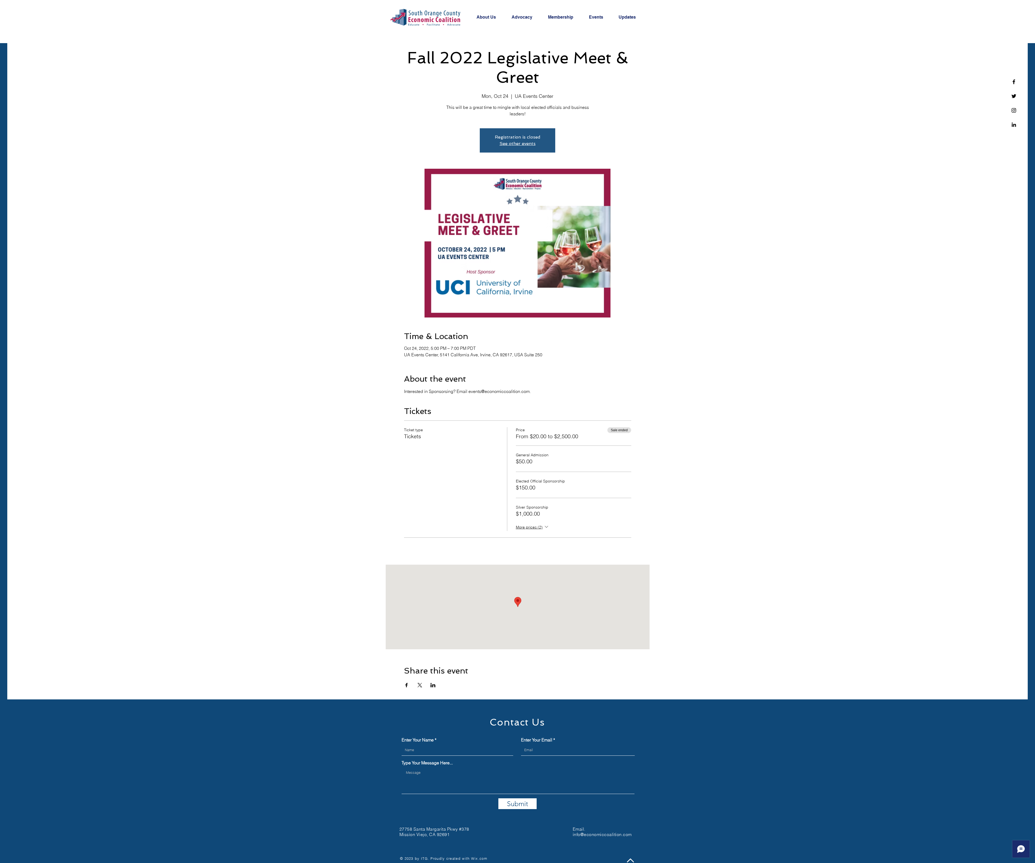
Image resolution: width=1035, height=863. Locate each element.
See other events (517, 143)
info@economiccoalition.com (602, 834)
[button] (490, 17)
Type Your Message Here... (427, 763)
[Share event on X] (419, 685)
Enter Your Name (418, 740)
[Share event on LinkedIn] (433, 685)
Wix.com (479, 858)
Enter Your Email (536, 740)
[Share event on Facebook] (406, 685)
